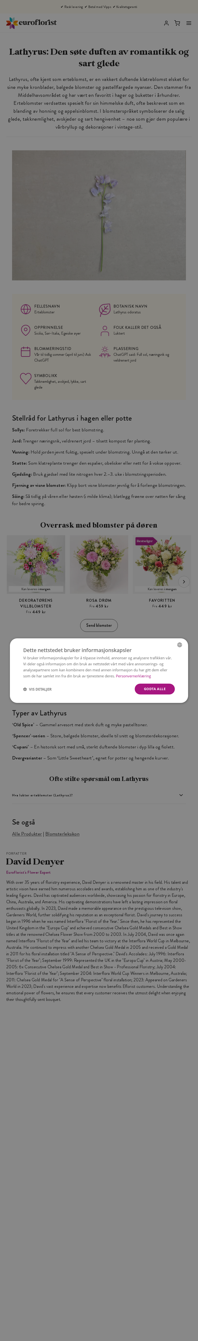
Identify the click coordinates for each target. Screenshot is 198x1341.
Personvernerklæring (133, 675)
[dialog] (99, 670)
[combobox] (179, 644)
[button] (37, 689)
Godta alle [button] (155, 689)
